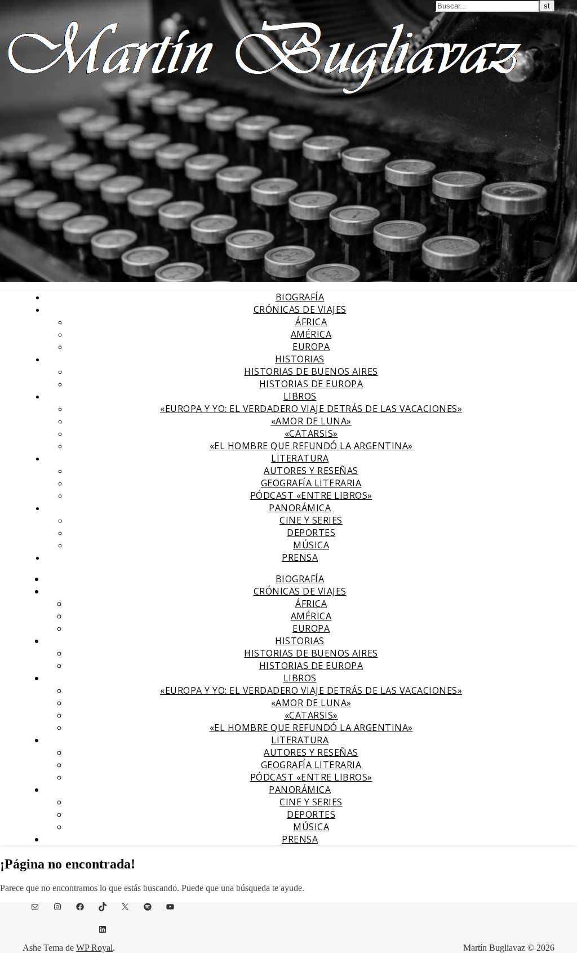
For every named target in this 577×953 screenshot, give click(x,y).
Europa (311, 346)
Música (311, 545)
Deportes (311, 532)
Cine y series (311, 520)
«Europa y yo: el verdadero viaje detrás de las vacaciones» (311, 408)
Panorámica (300, 508)
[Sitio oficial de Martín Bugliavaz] (264, 99)
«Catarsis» (311, 433)
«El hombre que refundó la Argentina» (311, 446)
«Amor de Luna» (311, 421)
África (311, 322)
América (311, 334)
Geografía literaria (311, 483)
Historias (300, 359)
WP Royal (94, 947)
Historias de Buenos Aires (311, 371)
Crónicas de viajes (300, 309)
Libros (300, 396)
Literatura (300, 458)
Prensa (300, 557)
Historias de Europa (311, 384)
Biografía (300, 297)
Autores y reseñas (311, 470)
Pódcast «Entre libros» (311, 495)
